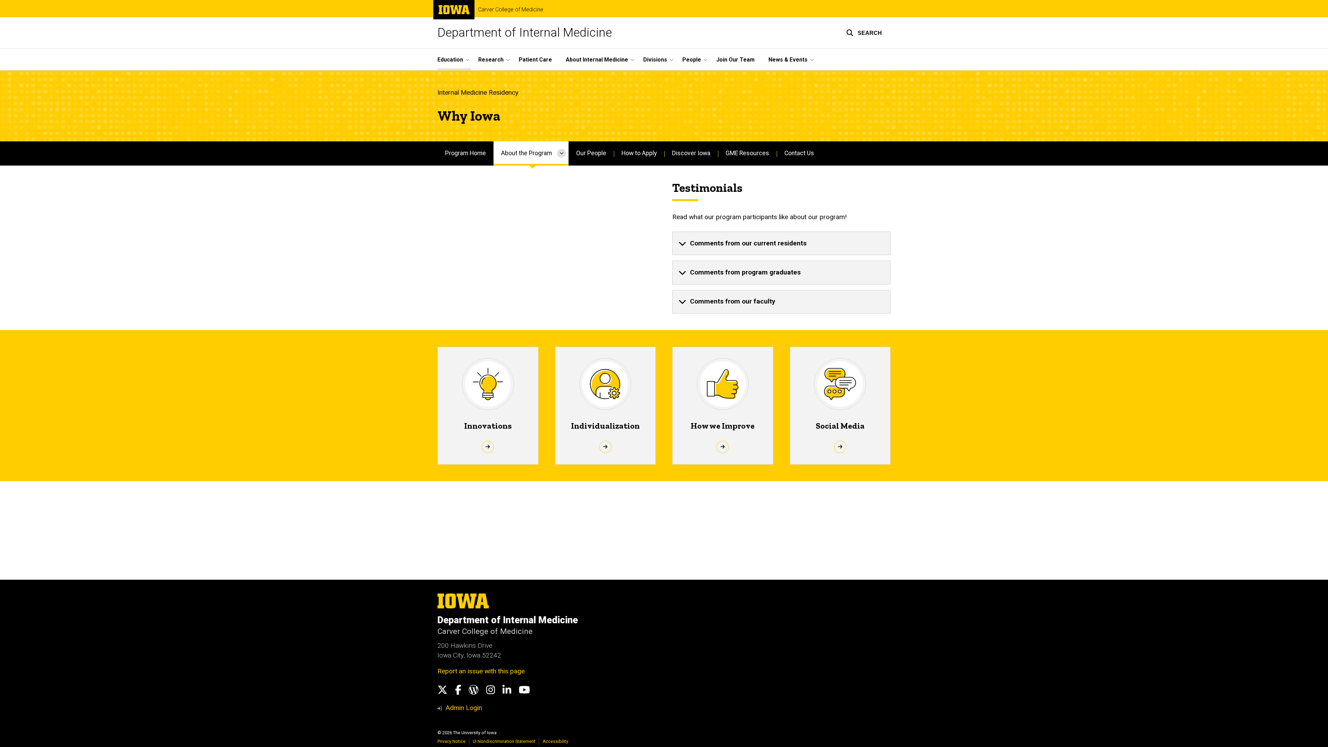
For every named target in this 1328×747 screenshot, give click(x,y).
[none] (781, 243)
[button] (864, 32)
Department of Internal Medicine (524, 33)
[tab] (781, 243)
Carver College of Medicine (510, 10)
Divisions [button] (655, 59)
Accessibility (555, 741)
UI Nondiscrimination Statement (504, 741)
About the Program (526, 153)
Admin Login (463, 708)
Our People (591, 153)
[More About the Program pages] (561, 153)
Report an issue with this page (481, 671)
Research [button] (491, 59)
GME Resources (747, 153)
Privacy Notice (451, 741)
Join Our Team (735, 59)
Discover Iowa (691, 153)
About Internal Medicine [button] (597, 59)
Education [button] (450, 59)
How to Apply (639, 153)
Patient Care (535, 59)
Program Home (465, 153)
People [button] (691, 59)
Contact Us (799, 153)
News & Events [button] (788, 59)
